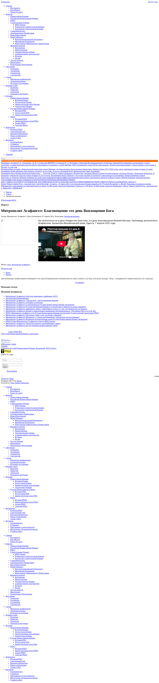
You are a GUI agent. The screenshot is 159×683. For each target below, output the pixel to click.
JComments (79, 283)
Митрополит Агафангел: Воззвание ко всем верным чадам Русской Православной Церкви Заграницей (46, 319)
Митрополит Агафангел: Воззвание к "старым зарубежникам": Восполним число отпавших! (43, 317)
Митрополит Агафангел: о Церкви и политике (24, 303)
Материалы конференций (20, 79)
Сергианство (15, 75)
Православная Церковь (19, 16)
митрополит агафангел (21, 265)
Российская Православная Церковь (24, 18)
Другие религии (16, 60)
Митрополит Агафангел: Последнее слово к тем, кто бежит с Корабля (33, 315)
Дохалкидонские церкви (25, 52)
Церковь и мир (11, 86)
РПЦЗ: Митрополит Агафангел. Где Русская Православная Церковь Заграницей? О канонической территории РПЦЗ (52, 313)
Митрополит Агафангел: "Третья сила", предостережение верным (32, 300)
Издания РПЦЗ (16, 130)
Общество (14, 90)
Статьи (8, 77)
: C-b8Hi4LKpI (11, 188)
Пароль (5, 362)
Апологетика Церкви (23, 106)
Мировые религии (17, 46)
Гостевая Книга (16, 142)
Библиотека (10, 127)
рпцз (9, 265)
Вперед (9, 275)
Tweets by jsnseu (7, 379)
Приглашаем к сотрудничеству (22, 146)
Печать (4, 269)
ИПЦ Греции (20, 25)
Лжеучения (10, 67)
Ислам (17, 58)
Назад (8, 273)
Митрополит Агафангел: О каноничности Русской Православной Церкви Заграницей (40, 305)
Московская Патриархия (24, 41)
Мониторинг (15, 62)
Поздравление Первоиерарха (17, 298)
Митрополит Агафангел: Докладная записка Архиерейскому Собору (33, 324)
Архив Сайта (15, 138)
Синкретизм (15, 73)
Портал (9, 192)
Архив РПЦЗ (20, 123)
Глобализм (14, 69)
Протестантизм (21, 50)
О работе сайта (16, 150)
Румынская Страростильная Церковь (29, 27)
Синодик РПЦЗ (21, 125)
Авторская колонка (18, 81)
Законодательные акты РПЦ (26, 115)
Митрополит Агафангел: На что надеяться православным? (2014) (32, 326)
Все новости (15, 8)
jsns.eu (19, 381)
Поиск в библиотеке (18, 136)
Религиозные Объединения (21, 65)
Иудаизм (18, 56)
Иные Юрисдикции (18, 35)
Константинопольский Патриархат (29, 39)
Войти (5, 367)
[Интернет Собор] (8, 344)
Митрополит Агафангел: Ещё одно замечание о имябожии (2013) (32, 296)
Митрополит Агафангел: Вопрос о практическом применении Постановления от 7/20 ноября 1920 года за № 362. (51, 311)
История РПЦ (20, 111)
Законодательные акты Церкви (27, 104)
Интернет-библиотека (19, 134)
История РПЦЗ (21, 119)
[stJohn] (4, 346)
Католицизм (20, 48)
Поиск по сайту (16, 12)
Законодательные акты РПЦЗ (26, 121)
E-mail (9, 269)
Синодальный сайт (17, 132)
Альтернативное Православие (22, 33)
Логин (4, 358)
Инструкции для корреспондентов (24, 148)
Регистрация (12, 371)
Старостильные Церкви (19, 23)
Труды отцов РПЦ (22, 113)
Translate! (9, 154)
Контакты (10, 140)
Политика (14, 88)
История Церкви (21, 100)
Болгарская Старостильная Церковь (29, 29)
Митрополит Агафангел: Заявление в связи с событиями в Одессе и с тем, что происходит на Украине (46, 309)
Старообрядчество (17, 31)
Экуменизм (14, 71)
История (9, 96)
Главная (9, 6)
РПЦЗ (12, 21)
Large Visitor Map (15, 332)
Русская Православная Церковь (22, 109)
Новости (9, 14)
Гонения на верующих (19, 94)
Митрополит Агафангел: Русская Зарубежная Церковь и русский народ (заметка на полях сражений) (46, 307)
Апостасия (14, 92)
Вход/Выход (15, 10)
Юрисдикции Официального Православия (32, 44)
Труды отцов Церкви (23, 102)
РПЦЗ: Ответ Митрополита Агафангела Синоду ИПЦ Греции (30, 321)
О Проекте (14, 144)
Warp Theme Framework (19, 383)
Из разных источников (19, 83)
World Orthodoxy (16, 37)
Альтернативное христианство (27, 54)
